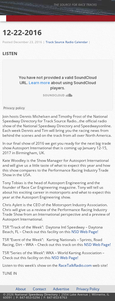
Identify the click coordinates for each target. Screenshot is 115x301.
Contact (39, 289)
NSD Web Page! (84, 231)
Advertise (61, 289)
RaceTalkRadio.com (75, 265)
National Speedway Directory (60, 13)
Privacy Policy (87, 289)
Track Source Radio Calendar (67, 42)
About (21, 289)
